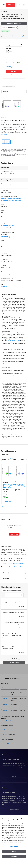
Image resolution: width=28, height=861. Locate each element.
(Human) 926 (19, 567)
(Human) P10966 (19, 563)
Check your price (10, 66)
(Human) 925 (12, 567)
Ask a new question (14, 662)
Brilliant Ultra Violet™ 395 (7, 225)
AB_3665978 (4, 286)
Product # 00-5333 (6, 354)
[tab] (14, 573)
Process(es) (6, 578)
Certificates (16, 36)
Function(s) (6, 573)
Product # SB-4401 (14, 339)
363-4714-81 (21, 127)
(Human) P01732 (11, 563)
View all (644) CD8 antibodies (14, 23)
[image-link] (11, 105)
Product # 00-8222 (6, 351)
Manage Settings (14, 846)
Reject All (14, 851)
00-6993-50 (4, 134)
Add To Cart (14, 71)
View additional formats (8, 228)
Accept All (14, 856)
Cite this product (14, 534)
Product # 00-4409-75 (13, 340)
